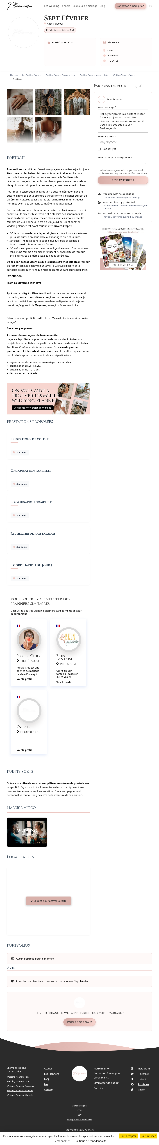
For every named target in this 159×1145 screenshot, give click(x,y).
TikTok (141, 1089)
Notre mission (102, 1068)
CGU (79, 1110)
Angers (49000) (55, 23)
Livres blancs (101, 1077)
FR (150, 6)
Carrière (98, 1088)
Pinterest (143, 1074)
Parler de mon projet (79, 1022)
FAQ (46, 1079)
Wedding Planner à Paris (18, 1076)
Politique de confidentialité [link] (90, 1141)
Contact (48, 1089)
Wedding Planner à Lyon (18, 1081)
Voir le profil (24, 679)
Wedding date (107, 136)
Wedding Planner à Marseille (20, 1095)
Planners (14, 75)
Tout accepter (128, 1136)
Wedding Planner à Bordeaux (20, 1086)
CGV (80, 1114)
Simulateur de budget (106, 1083)
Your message (107, 107)
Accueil (48, 1068)
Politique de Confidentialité (79, 1119)
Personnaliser (62, 1141)
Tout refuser (148, 1136)
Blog (46, 1084)
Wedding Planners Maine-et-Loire (94, 75)
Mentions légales (79, 1105)
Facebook (143, 1084)
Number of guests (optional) (115, 157)
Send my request (123, 180)
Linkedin (143, 1079)
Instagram (144, 1068)
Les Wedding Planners (31, 75)
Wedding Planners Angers (124, 75)
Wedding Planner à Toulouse (20, 1090)
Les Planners (51, 1074)
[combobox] (123, 163)
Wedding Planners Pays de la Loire (60, 75)
